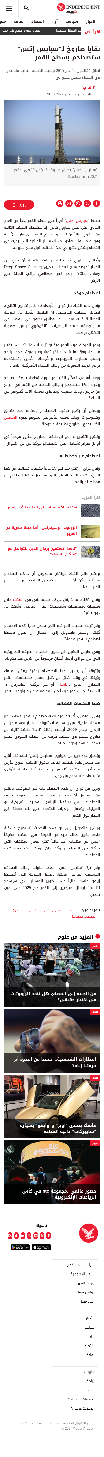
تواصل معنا (86, 1292)
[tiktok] (16, 1235)
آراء (55, 21)
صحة (91, 1390)
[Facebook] (48, 1235)
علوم (63, 937)
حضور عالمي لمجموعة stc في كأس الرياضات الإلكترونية (59, 1194)
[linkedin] (23, 1235)
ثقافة (19, 21)
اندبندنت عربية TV (81, 1408)
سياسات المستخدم (80, 1265)
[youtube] (29, 1235)
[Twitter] (42, 1235)
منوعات (89, 1372)
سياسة (71, 21)
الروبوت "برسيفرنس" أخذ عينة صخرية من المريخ (41, 531)
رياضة (90, 1381)
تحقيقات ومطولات (81, 1399)
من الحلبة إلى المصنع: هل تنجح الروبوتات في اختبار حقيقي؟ (53, 997)
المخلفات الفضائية (84, 916)
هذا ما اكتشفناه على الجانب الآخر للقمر (42, 507)
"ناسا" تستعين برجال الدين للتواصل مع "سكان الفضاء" (42, 552)
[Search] (26, 8)
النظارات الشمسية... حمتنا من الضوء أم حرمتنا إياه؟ (55, 1062)
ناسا (63, 684)
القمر (33, 910)
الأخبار (91, 21)
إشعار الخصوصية (82, 1274)
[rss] (10, 1235)
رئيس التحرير (85, 1283)
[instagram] (35, 1235)
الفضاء (18, 599)
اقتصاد (37, 21)
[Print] (59, 203)
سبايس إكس (77, 220)
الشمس (10, 417)
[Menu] (9, 8)
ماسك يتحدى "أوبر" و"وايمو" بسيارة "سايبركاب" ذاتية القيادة (58, 1129)
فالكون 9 (16, 910)
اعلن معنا (87, 1301)
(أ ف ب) (88, 87)
